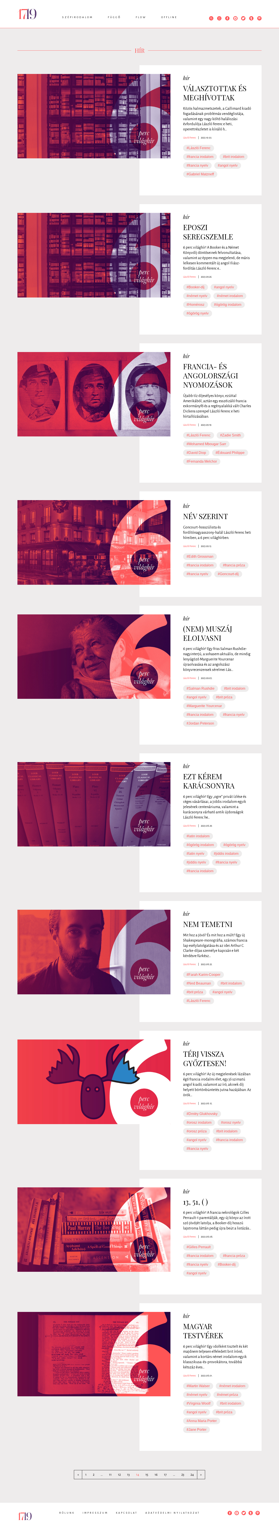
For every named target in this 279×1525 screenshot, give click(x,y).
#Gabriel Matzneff (200, 174)
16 (156, 1474)
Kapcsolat (127, 1512)
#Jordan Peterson (200, 723)
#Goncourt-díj (228, 574)
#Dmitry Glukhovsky (202, 1114)
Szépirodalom (77, 17)
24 (192, 1474)
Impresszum (95, 1512)
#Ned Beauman (199, 983)
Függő (114, 17)
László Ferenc (189, 137)
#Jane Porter (196, 1429)
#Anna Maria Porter (202, 1421)
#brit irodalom (233, 157)
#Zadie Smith (230, 435)
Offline (169, 17)
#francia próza (234, 565)
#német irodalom (230, 296)
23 (182, 1474)
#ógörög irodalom (227, 304)
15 (146, 1474)
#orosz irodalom (199, 1122)
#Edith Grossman (200, 556)
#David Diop (196, 453)
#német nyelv (197, 296)
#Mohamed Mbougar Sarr (206, 444)
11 (110, 1474)
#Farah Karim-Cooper (203, 974)
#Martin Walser (198, 1386)
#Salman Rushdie (200, 688)
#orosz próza (197, 1131)
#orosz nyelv (231, 1122)
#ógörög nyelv (198, 313)
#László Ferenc (199, 148)
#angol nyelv (228, 165)
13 (128, 1474)
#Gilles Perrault (199, 1247)
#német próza (227, 1395)
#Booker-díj (195, 287)
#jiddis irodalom (226, 853)
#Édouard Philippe (230, 453)
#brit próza (224, 697)
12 (119, 1474)
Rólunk (67, 1512)
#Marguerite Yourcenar (204, 706)
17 (165, 1474)
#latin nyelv (195, 853)
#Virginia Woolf (198, 1403)
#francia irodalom (200, 157)
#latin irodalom (198, 836)
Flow (141, 17)
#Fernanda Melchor (202, 461)
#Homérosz (195, 304)
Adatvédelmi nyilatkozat (172, 1512)
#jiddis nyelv (196, 862)
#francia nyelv (197, 165)
